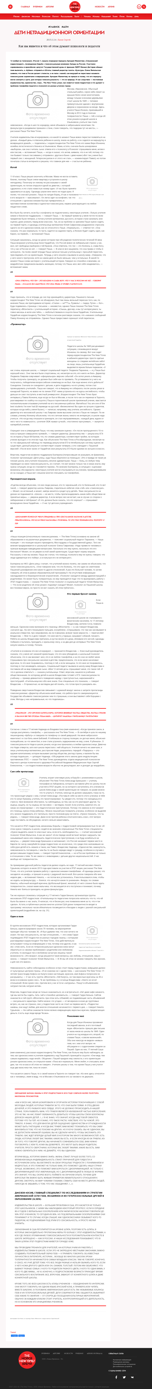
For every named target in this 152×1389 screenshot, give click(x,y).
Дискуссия (26, 16)
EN (139, 7)
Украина (87, 16)
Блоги (77, 16)
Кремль (129, 16)
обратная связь (116, 1353)
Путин (122, 16)
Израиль (96, 16)
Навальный (106, 16)
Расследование (67, 16)
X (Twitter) (14, 1336)
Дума (136, 16)
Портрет (55, 16)
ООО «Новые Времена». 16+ (52, 1359)
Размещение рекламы (121, 1362)
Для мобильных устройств (122, 1366)
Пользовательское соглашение (124, 1364)
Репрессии (46, 16)
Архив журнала (94, 1353)
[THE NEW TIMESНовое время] (74, 6)
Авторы (50, 6)
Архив (111, 6)
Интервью (36, 16)
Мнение (16, 16)
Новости (99, 6)
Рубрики (37, 6)
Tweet (13, 1332)
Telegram (21, 1336)
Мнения (79, 1353)
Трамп (115, 16)
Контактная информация (122, 1359)
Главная (25, 6)
